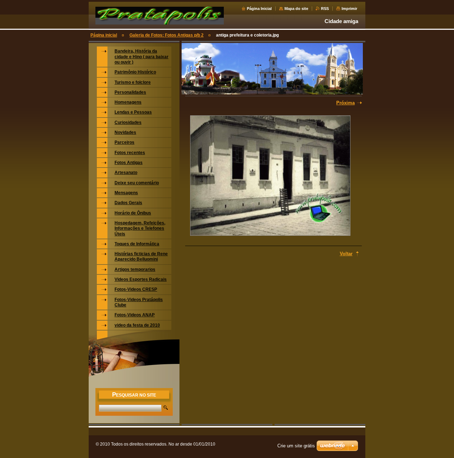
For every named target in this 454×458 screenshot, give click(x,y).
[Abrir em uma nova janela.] (270, 176)
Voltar (346, 253)
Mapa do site (296, 8)
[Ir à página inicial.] (159, 24)
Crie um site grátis (296, 445)
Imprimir (349, 8)
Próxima (345, 102)
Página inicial (103, 35)
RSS (325, 8)
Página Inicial (259, 8)
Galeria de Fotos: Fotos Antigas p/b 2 (166, 35)
